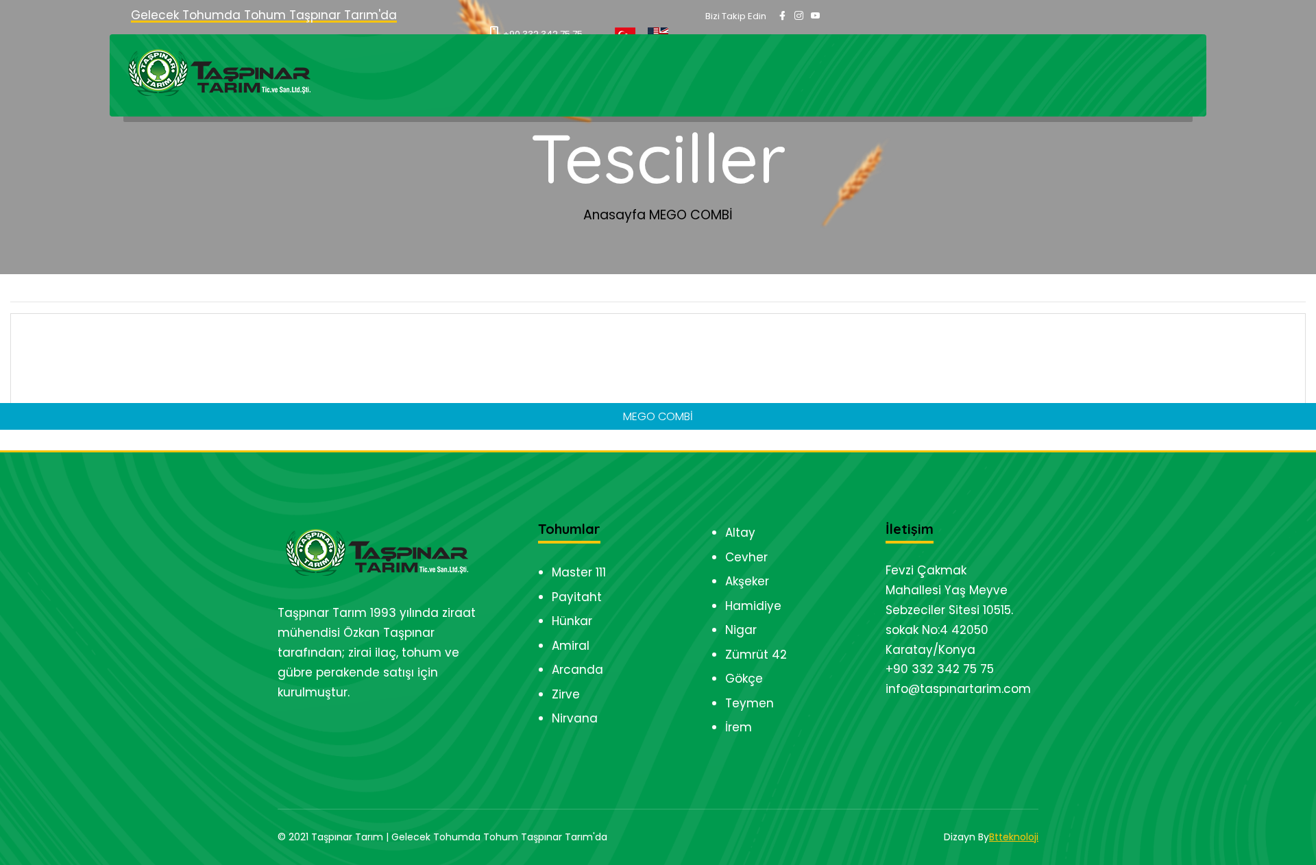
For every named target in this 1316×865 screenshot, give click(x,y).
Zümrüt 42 (756, 654)
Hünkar (572, 621)
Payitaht (577, 597)
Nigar (741, 630)
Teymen (749, 703)
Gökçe (744, 678)
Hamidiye (753, 606)
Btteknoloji (1013, 837)
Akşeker (747, 581)
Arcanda (577, 669)
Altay (740, 532)
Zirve (566, 694)
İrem (738, 727)
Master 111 (579, 572)
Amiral (570, 645)
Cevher (746, 557)
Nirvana (575, 718)
